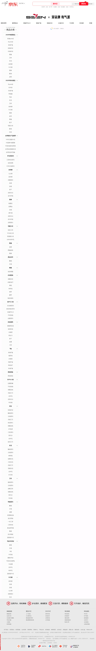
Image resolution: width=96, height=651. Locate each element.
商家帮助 (29, 629)
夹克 (10, 61)
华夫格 (10, 402)
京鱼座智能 (87, 624)
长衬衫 (10, 87)
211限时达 (28, 616)
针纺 (10, 132)
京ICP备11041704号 (24, 632)
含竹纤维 (10, 196)
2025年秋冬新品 (10, 80)
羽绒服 (10, 94)
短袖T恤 (10, 45)
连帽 (10, 512)
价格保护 (67, 616)
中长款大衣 (10, 233)
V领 (10, 551)
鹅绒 (10, 531)
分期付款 (47, 618)
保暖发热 (10, 389)
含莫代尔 (10, 192)
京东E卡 (86, 620)
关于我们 (6, 629)
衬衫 (10, 406)
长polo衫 (10, 42)
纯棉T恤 (10, 362)
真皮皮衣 (10, 257)
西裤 (10, 70)
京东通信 (86, 622)
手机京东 (41, 629)
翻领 (10, 261)
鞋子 (10, 122)
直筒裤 (10, 177)
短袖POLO (10, 312)
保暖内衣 (10, 279)
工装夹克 (10, 462)
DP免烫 (10, 429)
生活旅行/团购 (10, 618)
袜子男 (50, 7)
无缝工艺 (10, 393)
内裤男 (43, 7)
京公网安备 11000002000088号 (10, 632)
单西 (10, 247)
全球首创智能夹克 (10, 149)
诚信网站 (43, 646)
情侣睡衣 (63, 7)
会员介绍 (9, 616)
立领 (10, 264)
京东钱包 (49, 642)
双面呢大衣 (10, 236)
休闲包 (10, 288)
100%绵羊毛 (10, 239)
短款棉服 (10, 271)
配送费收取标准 (30, 620)
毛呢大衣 (10, 125)
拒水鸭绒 (10, 534)
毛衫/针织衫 (10, 541)
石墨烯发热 (10, 515)
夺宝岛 (85, 613)
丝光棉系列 (10, 305)
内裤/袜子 (10, 282)
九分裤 (10, 173)
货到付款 (47, 613)
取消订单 (67, 622)
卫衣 (10, 57)
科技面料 (10, 322)
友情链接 (47, 629)
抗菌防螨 (10, 383)
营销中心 (35, 629)
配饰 (10, 73)
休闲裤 (10, 64)
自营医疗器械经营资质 (55, 632)
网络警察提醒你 (32, 646)
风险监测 (65, 629)
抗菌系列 (10, 318)
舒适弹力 (10, 422)
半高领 (10, 554)
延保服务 (86, 618)
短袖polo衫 (10, 38)
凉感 (10, 186)
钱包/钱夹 (10, 298)
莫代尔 (10, 435)
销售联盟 (53, 629)
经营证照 (48, 638)
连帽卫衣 (10, 488)
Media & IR (89, 629)
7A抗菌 (10, 564)
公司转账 (47, 620)
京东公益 (83, 629)
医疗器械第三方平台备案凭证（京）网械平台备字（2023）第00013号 (70, 638)
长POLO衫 (10, 379)
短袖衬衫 (10, 48)
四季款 (10, 206)
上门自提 (28, 613)
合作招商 (24, 629)
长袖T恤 (10, 90)
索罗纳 (10, 355)
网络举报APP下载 (64, 646)
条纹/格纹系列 (10, 309)
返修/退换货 (68, 620)
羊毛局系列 (10, 156)
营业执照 (92, 638)
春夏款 (10, 203)
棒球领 (10, 455)
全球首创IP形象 (10, 152)
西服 (10, 54)
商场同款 (10, 372)
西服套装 (10, 250)
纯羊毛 (10, 570)
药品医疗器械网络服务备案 (42, 632)
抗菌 (10, 342)
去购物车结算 (89, 3)
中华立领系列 (10, 166)
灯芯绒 (10, 475)
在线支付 (47, 616)
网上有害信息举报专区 (53, 646)
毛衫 (10, 97)
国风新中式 (10, 537)
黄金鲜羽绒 (10, 528)
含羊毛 (10, 396)
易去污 (10, 335)
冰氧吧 (10, 332)
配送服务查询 (29, 618)
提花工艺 (10, 442)
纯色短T (10, 365)
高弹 (10, 183)
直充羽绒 (10, 518)
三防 (10, 345)
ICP (32, 632)
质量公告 (71, 629)
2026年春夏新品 (10, 34)
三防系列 (10, 432)
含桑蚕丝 (10, 180)
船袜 (67, 7)
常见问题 (9, 620)
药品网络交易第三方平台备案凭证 (71, 632)
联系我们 (12, 629)
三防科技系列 (10, 160)
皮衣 (10, 116)
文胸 (59, 7)
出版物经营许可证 (49, 636)
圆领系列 (10, 482)
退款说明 (67, 618)
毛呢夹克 (10, 468)
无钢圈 (55, 7)
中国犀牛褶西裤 (10, 142)
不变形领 (10, 315)
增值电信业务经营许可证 (49, 640)
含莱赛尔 (10, 222)
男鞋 (10, 285)
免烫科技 (10, 329)
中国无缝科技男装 (10, 146)
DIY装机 (86, 616)
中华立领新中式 (10, 139)
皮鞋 (10, 77)
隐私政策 (77, 629)
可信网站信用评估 (22, 646)
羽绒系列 (10, 502)
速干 (10, 189)
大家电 (8, 622)
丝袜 (47, 7)
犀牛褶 (10, 213)
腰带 (10, 295)
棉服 (10, 267)
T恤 (10, 348)
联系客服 (9, 624)
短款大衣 (10, 230)
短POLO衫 (10, 302)
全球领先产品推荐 (10, 135)
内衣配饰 (10, 275)
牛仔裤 (10, 67)
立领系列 (10, 416)
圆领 (10, 545)
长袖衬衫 (10, 51)
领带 (10, 292)
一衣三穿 (10, 521)
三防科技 (10, 525)
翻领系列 (10, 413)
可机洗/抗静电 (10, 561)
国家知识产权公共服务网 (74, 646)
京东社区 (59, 629)
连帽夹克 (10, 459)
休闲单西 (10, 163)
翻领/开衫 (10, 557)
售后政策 (67, 613)
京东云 (55, 642)
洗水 (10, 597)
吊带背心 (71, 7)
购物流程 (9, 613)
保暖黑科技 (10, 326)
